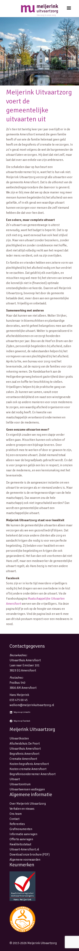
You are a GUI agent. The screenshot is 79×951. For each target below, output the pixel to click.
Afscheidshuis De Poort (25, 743)
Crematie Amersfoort (23, 759)
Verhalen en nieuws (22, 809)
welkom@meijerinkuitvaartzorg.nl (32, 705)
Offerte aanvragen (21, 839)
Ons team (16, 814)
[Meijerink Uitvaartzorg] (39, 10)
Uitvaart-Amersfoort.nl (24, 849)
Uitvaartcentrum (20, 784)
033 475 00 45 (19, 700)
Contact (14, 819)
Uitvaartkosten (19, 738)
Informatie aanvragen (23, 834)
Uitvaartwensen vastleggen (27, 789)
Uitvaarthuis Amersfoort (25, 748)
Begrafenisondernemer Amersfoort (33, 774)
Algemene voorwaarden (25, 859)
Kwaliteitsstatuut (20, 844)
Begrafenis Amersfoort (24, 754)
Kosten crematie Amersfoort (28, 769)
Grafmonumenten (21, 829)
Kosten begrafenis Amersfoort (29, 764)
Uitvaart (15, 779)
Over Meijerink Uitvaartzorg (28, 803)
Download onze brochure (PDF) (30, 854)
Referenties (17, 824)
